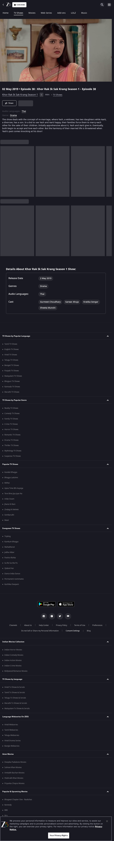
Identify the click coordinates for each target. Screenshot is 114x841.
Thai (24, 111)
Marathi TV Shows (11, 392)
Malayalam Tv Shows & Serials (17, 708)
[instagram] (52, 616)
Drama (13, 115)
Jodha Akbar (9, 552)
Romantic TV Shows (12, 434)
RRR (6, 810)
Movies (31, 13)
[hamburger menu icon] (109, 4)
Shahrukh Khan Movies (13, 778)
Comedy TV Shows (12, 413)
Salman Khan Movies (13, 767)
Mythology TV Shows (12, 450)
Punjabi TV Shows (11, 370)
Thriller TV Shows (11, 445)
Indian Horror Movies (13, 649)
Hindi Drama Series (12, 740)
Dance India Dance (12, 573)
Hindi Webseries (11, 724)
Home (5, 13)
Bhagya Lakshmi (11, 477)
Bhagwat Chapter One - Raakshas (18, 799)
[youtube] (68, 616)
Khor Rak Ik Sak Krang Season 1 (20, 95)
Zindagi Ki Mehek (11, 509)
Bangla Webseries (11, 746)
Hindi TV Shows (10, 354)
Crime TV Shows (11, 424)
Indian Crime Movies (13, 665)
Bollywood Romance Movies (15, 671)
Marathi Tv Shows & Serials (15, 703)
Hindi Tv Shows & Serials (14, 687)
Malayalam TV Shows (13, 376)
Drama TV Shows (11, 440)
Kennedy (8, 805)
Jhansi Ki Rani (9, 504)
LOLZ (73, 13)
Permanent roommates (14, 579)
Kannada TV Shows (12, 386)
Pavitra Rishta (10, 557)
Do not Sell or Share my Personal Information (40, 630)
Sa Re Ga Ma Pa (11, 563)
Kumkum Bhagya (11, 541)
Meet (6, 520)
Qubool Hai (9, 568)
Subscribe (20, 5)
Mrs (6, 815)
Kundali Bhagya (10, 472)
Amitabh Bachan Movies (14, 772)
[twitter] (60, 616)
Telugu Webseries (11, 735)
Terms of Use (79, 625)
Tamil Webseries (11, 730)
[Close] (107, 821)
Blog (89, 630)
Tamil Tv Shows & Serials (14, 692)
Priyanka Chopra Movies (14, 783)
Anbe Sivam (9, 499)
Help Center (44, 625)
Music (84, 13)
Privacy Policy (61, 625)
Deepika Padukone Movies (15, 762)
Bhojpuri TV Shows (12, 381)
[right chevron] (3, 171)
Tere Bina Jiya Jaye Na (13, 493)
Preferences (97, 625)
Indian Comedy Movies (13, 655)
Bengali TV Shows (11, 365)
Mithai (7, 483)
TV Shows (18, 13)
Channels (13, 625)
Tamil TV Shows (10, 344)
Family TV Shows (11, 418)
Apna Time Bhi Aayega (13, 488)
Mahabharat (9, 547)
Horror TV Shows (11, 429)
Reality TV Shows (11, 408)
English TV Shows (11, 349)
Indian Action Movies (13, 660)
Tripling (7, 536)
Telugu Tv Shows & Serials (15, 698)
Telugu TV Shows (11, 360)
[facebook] (44, 616)
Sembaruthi (9, 515)
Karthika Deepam (11, 584)
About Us (28, 625)
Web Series (46, 13)
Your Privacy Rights (59, 835)
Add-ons (61, 13)
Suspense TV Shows (12, 456)
